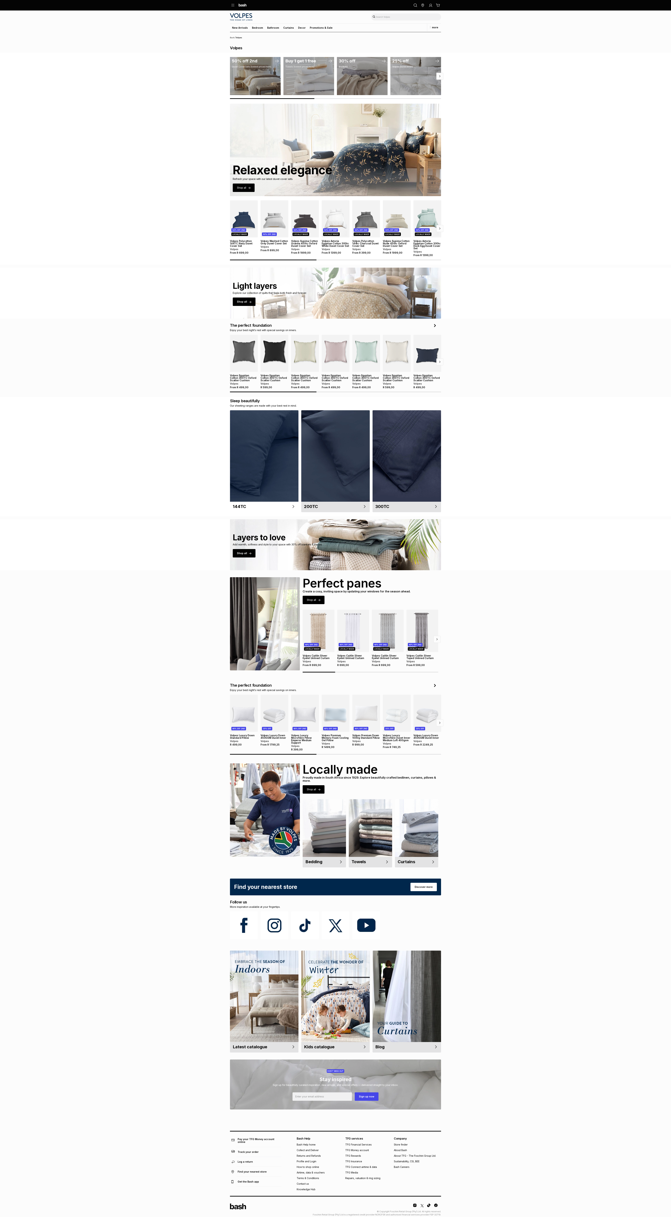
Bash (232, 38)
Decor (302, 27)
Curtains (288, 27)
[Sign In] (430, 5)
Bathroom (273, 27)
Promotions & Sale (321, 27)
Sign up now (366, 1096)
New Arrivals (240, 27)
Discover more (424, 886)
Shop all (241, 187)
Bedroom (257, 27)
